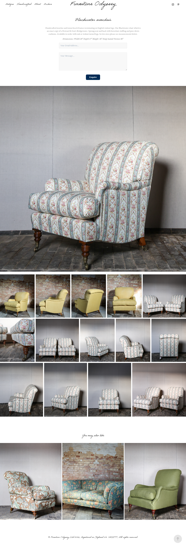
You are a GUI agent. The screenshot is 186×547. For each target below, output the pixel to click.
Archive (48, 4)
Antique (10, 4)
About (37, 4)
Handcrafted (24, 4)
